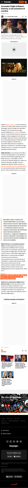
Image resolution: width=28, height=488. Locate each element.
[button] (25, 16)
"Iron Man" (16, 132)
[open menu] (1, 2)
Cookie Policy (4, 420)
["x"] (12, 405)
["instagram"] (5, 405)
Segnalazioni (9, 418)
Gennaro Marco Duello (12, 16)
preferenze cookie (5, 423)
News (2, 347)
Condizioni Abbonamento (13, 420)
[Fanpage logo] (8, 2)
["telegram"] (18, 405)
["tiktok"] (2, 405)
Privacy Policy (17, 418)
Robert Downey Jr (10, 124)
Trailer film (6, 347)
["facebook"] (15, 405)
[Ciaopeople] (14, 484)
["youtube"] (9, 405)
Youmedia (3, 418)
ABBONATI (21, 1)
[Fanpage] (14, 446)
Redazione (23, 420)
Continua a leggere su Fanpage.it (14, 299)
